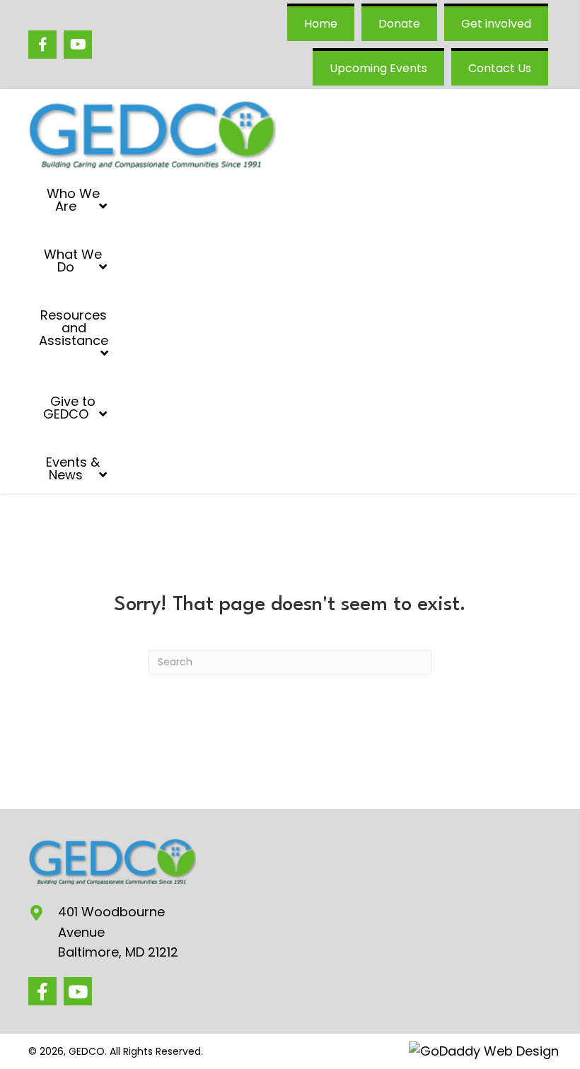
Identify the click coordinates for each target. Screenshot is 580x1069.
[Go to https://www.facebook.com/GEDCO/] (42, 44)
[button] (42, 991)
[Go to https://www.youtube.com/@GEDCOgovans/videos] (78, 44)
